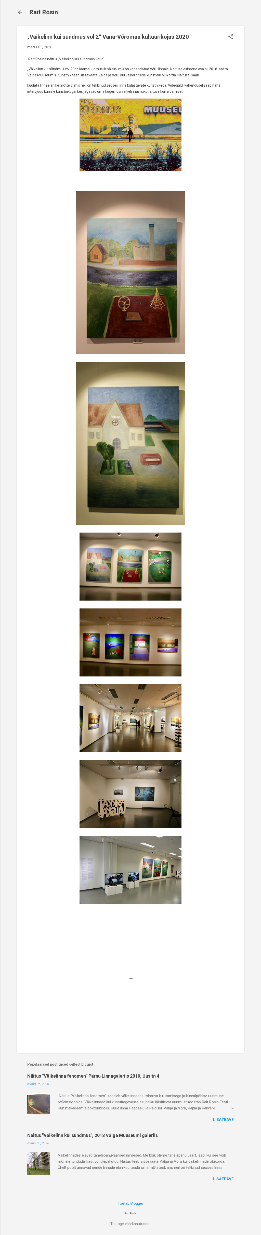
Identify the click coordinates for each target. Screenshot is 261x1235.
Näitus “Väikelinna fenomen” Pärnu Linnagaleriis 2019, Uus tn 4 (93, 1076)
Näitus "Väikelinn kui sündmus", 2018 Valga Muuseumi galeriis (92, 1135)
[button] (231, 37)
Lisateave (223, 1119)
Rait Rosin (43, 12)
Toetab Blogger (130, 1203)
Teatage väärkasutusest (130, 1224)
